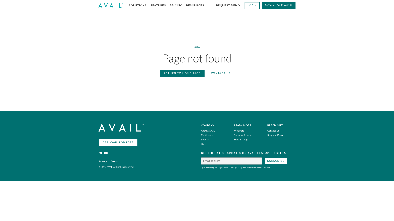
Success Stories (242, 135)
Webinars (239, 130)
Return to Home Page (182, 73)
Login (252, 5)
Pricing (176, 5)
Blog (203, 144)
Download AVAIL (279, 5)
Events (205, 139)
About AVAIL (208, 130)
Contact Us (273, 130)
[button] (138, 5)
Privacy (102, 161)
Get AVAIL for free (118, 142)
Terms (114, 161)
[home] (110, 5)
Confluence (207, 135)
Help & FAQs (241, 139)
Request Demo (228, 5)
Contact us (220, 73)
